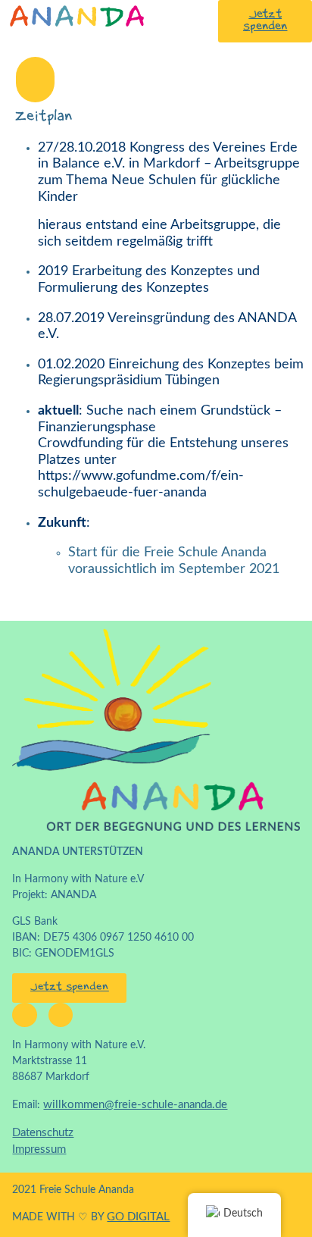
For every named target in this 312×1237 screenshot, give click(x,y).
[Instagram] (60, 1015)
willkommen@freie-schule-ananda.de (135, 1104)
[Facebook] (24, 1015)
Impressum (39, 1149)
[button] (35, 79)
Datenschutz (42, 1132)
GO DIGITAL (138, 1217)
